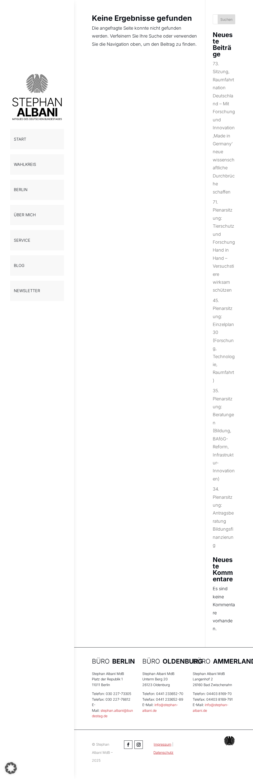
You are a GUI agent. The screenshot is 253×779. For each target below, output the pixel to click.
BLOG (19, 265)
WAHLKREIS (25, 164)
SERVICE (22, 240)
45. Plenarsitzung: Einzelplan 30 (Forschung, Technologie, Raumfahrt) (224, 340)
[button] (11, 768)
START (20, 139)
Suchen (226, 19)
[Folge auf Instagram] (138, 744)
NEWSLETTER (27, 290)
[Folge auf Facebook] (128, 744)
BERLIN (20, 189)
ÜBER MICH (25, 214)
